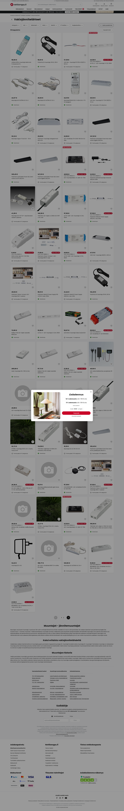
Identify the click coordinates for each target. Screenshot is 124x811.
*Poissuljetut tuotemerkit (76, 416)
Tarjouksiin (76, 413)
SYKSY (76, 409)
